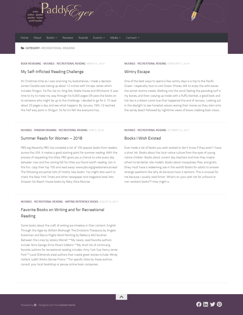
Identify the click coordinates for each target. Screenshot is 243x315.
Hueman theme (67, 305)
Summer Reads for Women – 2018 (51, 138)
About (37, 37)
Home (24, 37)
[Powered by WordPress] (35, 305)
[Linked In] (205, 304)
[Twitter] (212, 304)
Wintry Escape (137, 71)
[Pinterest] (219, 304)
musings (48, 63)
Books (50, 37)
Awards (83, 37)
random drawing (45, 130)
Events (97, 37)
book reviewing (31, 63)
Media (114, 37)
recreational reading (71, 63)
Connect (131, 37)
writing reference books (81, 201)
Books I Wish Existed (142, 138)
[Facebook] (199, 304)
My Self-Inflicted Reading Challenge (52, 71)
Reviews (67, 37)
